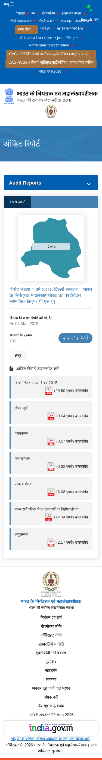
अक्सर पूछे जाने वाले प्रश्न (51, 688)
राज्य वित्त (25, 29)
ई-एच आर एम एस (72, 13)
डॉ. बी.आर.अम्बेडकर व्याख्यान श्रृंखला (41, 38)
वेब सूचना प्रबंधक (51, 705)
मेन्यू (7, 4)
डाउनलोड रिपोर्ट (75, 338)
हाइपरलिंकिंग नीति (51, 644)
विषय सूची (21, 408)
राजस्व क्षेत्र (23, 484)
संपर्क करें (51, 697)
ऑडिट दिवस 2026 (50, 71)
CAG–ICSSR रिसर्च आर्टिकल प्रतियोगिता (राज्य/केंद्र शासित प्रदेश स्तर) (51, 62)
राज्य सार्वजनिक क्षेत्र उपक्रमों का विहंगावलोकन (47, 509)
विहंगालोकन (22, 458)
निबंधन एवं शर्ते (51, 617)
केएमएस (21, 13)
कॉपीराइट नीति (51, 635)
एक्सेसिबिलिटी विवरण (51, 652)
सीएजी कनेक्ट (47, 21)
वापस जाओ (17, 201)
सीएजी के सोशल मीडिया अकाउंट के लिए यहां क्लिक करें (50, 738)
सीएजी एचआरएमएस (21, 21)
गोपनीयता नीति (51, 626)
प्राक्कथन (21, 433)
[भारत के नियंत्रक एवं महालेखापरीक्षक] (51, 96)
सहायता (51, 679)
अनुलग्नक (21, 534)
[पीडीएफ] (49, 390)
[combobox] (89, 8)
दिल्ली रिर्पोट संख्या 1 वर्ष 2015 (36, 383)
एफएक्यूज (66, 21)
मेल (34, 13)
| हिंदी (96, 19)
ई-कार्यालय (49, 13)
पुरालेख (51, 661)
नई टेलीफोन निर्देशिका (71, 28)
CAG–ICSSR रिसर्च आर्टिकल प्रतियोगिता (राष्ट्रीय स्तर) (50, 54)
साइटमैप (51, 670)
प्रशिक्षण (46, 28)
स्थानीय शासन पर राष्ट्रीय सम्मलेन (50, 45)
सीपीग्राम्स (73, 38)
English (86, 19)
